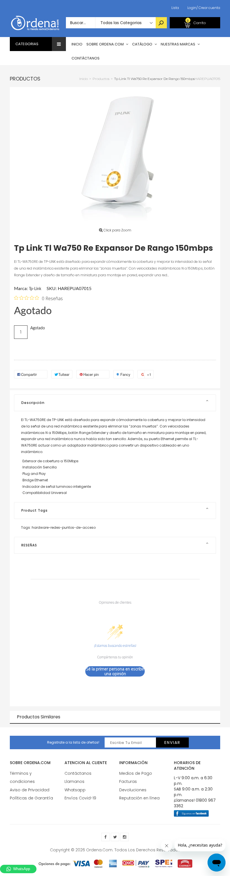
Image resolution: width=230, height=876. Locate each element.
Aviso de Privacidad (29, 790)
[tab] (115, 402)
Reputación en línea (139, 798)
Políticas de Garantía (31, 798)
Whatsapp (75, 790)
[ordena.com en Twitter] (115, 837)
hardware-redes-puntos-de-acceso (64, 527)
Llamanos (74, 781)
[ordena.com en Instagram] (124, 837)
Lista (175, 7)
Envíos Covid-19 (80, 798)
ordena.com (99, 850)
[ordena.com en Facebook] (105, 837)
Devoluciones (132, 790)
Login (191, 7)
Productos (25, 78)
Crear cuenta (208, 7)
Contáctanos (78, 773)
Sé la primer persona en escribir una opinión (115, 671)
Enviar (172, 742)
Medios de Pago (135, 773)
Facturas (128, 781)
